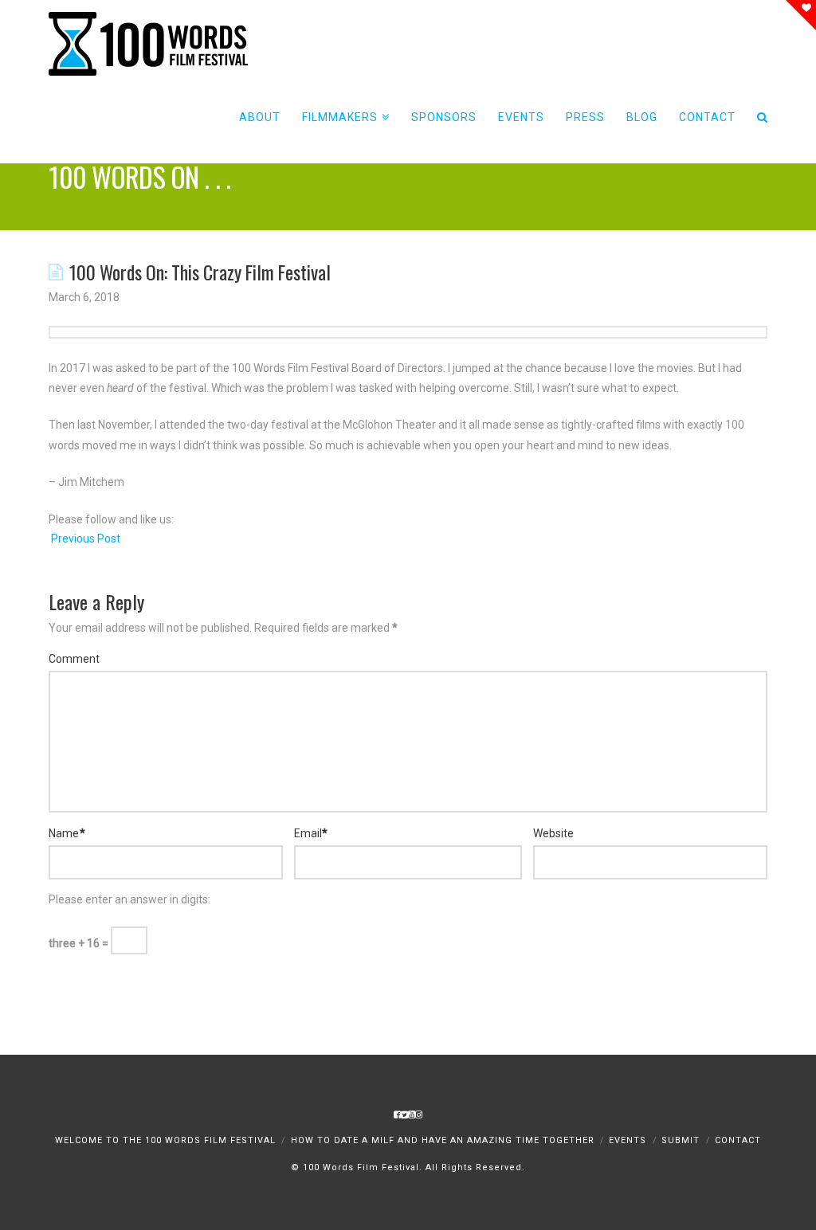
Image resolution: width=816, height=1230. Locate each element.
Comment (74, 658)
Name (67, 833)
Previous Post (84, 538)
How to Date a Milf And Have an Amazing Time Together (442, 1140)
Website (553, 833)
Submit (680, 1140)
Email (311, 833)
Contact (738, 1140)
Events (627, 1140)
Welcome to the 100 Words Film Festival (165, 1140)
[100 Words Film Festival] (148, 44)
